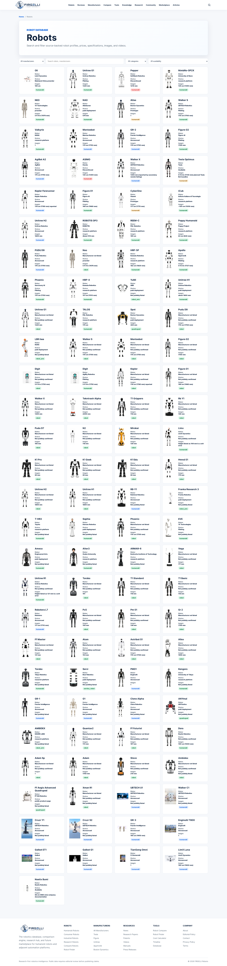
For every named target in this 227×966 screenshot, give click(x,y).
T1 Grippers (136, 398)
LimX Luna (184, 849)
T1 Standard (137, 578)
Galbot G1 (88, 849)
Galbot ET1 (41, 849)
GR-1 (37, 698)
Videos (126, 942)
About (185, 930)
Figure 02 (183, 129)
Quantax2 (88, 728)
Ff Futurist (136, 728)
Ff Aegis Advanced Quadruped (45, 789)
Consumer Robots (71, 934)
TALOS (86, 309)
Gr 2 (180, 609)
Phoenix (39, 280)
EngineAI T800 (186, 820)
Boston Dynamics (101, 949)
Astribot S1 (136, 639)
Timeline (156, 942)
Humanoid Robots (71, 930)
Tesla (96, 934)
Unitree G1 (88, 70)
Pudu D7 (39, 428)
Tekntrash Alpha (92, 398)
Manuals (126, 946)
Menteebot (89, 129)
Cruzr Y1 (39, 820)
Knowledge (127, 5)
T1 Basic (182, 578)
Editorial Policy (189, 934)
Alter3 (86, 548)
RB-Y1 (133, 489)
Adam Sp (40, 758)
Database (157, 946)
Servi (85, 669)
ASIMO (86, 159)
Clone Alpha (137, 698)
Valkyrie (39, 129)
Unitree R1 (40, 578)
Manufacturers (94, 5)
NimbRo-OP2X (186, 70)
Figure (96, 938)
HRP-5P (134, 250)
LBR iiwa (39, 339)
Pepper (134, 70)
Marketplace (164, 5)
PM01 (133, 669)
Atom (86, 639)
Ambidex (183, 758)
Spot (133, 309)
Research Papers (130, 934)
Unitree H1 (184, 280)
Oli (36, 70)
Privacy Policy (189, 942)
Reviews (81, 5)
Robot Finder (69, 949)
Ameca (39, 548)
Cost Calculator (159, 938)
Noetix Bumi (41, 879)
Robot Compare (160, 930)
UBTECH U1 (136, 787)
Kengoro (182, 669)
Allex (181, 639)
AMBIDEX (40, 728)
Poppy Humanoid (187, 220)
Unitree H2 (41, 220)
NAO (85, 100)
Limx (181, 428)
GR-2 (133, 129)
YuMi (133, 280)
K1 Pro (38, 459)
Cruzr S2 (87, 820)
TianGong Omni (139, 849)
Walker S (183, 100)
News (125, 930)
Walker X (135, 159)
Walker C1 (183, 787)
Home (21, 17)
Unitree (97, 942)
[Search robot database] (209, 5)
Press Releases (129, 949)
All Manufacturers (101, 930)
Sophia (86, 519)
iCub (181, 191)
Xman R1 (87, 787)
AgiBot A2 (40, 159)
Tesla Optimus (186, 159)
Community (151, 5)
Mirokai (134, 428)
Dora (180, 728)
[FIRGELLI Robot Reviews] (28, 5)
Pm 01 (133, 609)
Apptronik (98, 946)
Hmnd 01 (183, 459)
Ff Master (40, 639)
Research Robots (71, 942)
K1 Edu (134, 459)
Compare (107, 5)
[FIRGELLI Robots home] (32, 928)
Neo (85, 250)
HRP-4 (86, 280)
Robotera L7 (41, 609)
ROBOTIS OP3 (90, 220)
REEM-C (134, 220)
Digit (37, 369)
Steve (133, 758)
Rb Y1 (181, 398)
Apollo (181, 250)
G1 (84, 698)
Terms (185, 946)
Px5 (85, 609)
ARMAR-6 (135, 548)
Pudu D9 (183, 309)
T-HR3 (38, 519)
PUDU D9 (40, 250)
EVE (180, 519)
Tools (116, 5)
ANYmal (182, 698)
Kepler (134, 369)
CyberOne (136, 191)
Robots (71, 5)
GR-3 (133, 820)
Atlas (133, 100)
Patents (126, 938)
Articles (176, 5)
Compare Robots (71, 946)
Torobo (86, 578)
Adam (86, 758)
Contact (186, 938)
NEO (37, 100)
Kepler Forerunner (45, 191)
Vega (181, 548)
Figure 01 (88, 191)
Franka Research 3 (188, 489)
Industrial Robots (71, 938)
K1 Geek (87, 459)
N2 (84, 428)
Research (139, 5)
